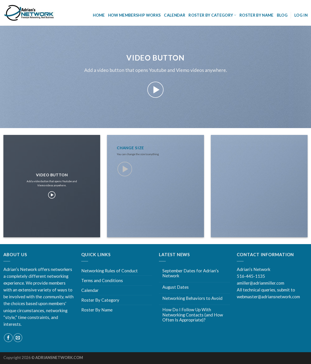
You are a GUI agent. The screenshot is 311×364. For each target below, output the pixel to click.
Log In (301, 15)
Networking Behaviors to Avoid (192, 298)
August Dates (175, 287)
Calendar (174, 15)
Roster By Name (257, 15)
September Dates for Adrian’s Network (190, 273)
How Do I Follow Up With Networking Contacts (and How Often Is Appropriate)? (192, 314)
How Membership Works (134, 15)
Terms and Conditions (102, 280)
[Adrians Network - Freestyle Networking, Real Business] (39, 13)
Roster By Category (100, 300)
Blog (282, 15)
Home (99, 15)
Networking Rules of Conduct (109, 270)
